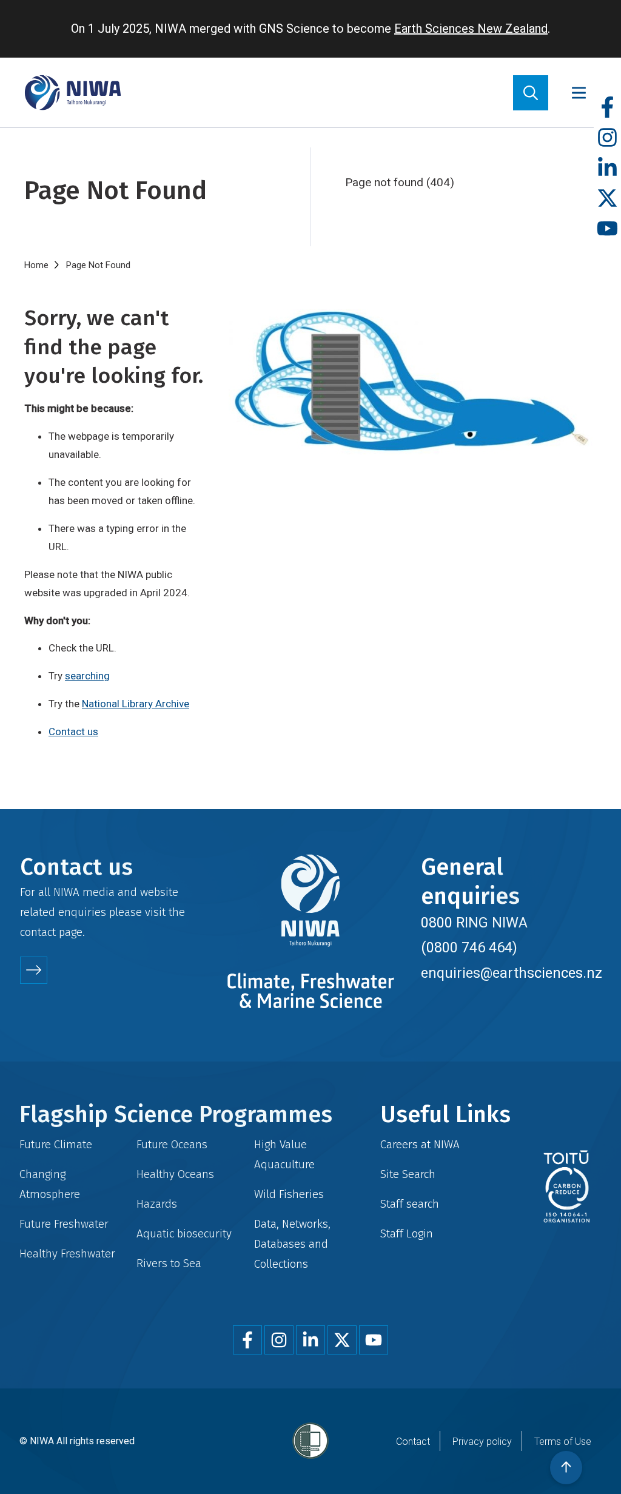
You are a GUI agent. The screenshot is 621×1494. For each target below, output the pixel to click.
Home (36, 265)
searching (87, 676)
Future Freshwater (64, 1224)
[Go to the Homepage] (72, 92)
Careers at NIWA (420, 1144)
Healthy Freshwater (67, 1253)
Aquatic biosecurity (184, 1233)
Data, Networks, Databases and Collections (292, 1244)
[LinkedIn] (607, 168)
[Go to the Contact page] (33, 970)
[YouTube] (607, 229)
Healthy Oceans (175, 1174)
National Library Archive (135, 704)
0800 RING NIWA (474, 922)
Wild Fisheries (289, 1194)
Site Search (407, 1174)
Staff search (409, 1204)
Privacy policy (482, 1441)
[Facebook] (607, 107)
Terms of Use (562, 1441)
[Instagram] (607, 138)
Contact (413, 1441)
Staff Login (406, 1233)
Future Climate (55, 1144)
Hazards (156, 1204)
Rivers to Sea (168, 1263)
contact (38, 932)
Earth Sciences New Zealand (471, 28)
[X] (607, 198)
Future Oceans (171, 1144)
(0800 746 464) (469, 947)
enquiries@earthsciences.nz (511, 972)
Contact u (71, 731)
